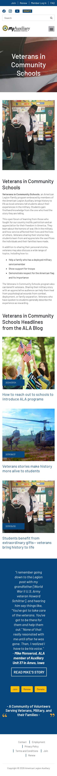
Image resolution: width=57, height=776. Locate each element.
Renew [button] (27, 689)
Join (13, 2)
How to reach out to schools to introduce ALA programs (28, 396)
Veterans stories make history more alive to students (27, 468)
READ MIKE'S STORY (29, 672)
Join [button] (15, 689)
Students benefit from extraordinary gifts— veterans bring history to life (26, 542)
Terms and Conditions (27, 750)
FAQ (52, 2)
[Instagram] (11, 10)
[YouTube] (17, 10)
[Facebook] (4, 10)
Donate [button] (40, 689)
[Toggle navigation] (51, 29)
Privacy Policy (32, 746)
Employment (38, 742)
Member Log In (38, 2)
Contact (22, 742)
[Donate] (27, 10)
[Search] (51, 18)
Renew (23, 2)
